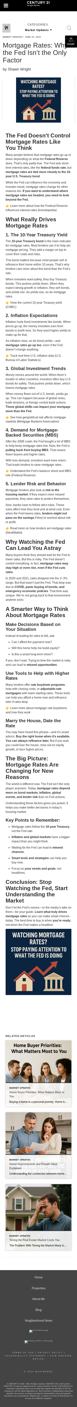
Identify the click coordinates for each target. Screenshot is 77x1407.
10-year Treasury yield (47, 302)
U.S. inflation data (42, 355)
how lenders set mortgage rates (50, 528)
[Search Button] (69, 28)
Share (71, 44)
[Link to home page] (38, 5)
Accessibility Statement (25, 1356)
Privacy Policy (50, 1353)
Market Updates (13, 37)
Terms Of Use (23, 1353)
